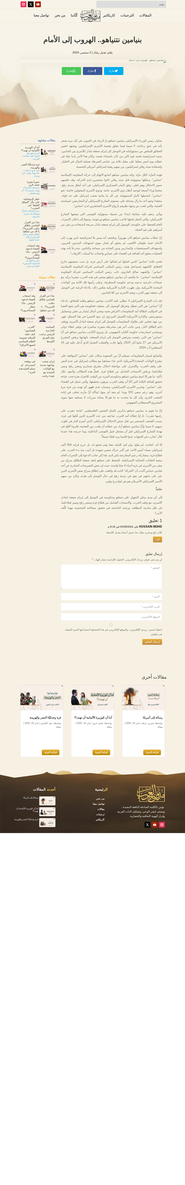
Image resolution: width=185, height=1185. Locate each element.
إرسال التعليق (152, 641)
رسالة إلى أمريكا (153, 717)
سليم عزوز (98, 723)
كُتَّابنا (74, 15)
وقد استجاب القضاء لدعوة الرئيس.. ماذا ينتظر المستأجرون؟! (28, 303)
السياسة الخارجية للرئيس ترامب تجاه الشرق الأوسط (47, 334)
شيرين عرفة (148, 723)
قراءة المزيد (152, 752)
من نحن (60, 15)
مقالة (160, 727)
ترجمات (100, 814)
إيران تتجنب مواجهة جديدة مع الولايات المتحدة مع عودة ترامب (47, 368)
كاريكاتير (109, 15)
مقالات (101, 809)
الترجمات (127, 15)
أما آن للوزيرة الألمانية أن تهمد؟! (93, 717)
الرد (158, 539)
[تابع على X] (31, 4)
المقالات (145, 15)
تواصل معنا (41, 15)
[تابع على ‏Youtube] (38, 4)
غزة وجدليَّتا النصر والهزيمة (45, 717)
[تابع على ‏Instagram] (23, 4)
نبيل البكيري (47, 723)
